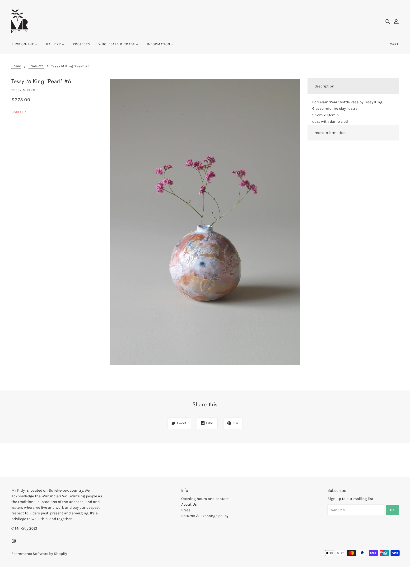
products (36, 66)
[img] (387, 21)
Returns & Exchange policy (204, 515)
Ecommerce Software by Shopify (39, 553)
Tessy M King (23, 90)
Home (16, 66)
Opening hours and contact (205, 498)
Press (186, 510)
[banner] (19, 21)
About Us (189, 504)
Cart (394, 44)
